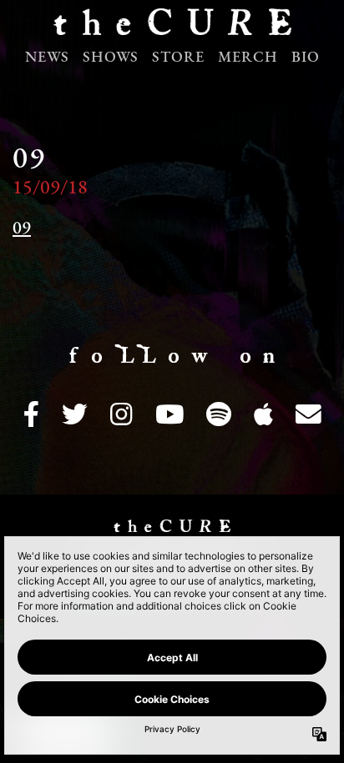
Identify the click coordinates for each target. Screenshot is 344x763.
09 (22, 229)
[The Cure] (172, 27)
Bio (305, 58)
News (47, 58)
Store (178, 58)
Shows (111, 58)
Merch (248, 58)
